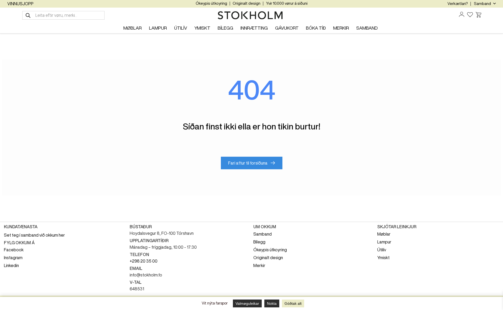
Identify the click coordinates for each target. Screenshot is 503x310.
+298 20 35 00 (143, 261)
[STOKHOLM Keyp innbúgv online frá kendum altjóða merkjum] (251, 15)
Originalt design (246, 3)
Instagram (13, 257)
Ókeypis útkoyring (211, 3)
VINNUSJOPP (20, 4)
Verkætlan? (457, 4)
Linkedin (11, 265)
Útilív (381, 250)
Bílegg (259, 242)
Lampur (384, 242)
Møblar (384, 234)
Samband (262, 234)
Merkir (259, 265)
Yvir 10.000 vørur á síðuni (287, 3)
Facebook (14, 250)
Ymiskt (383, 257)
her (62, 235)
